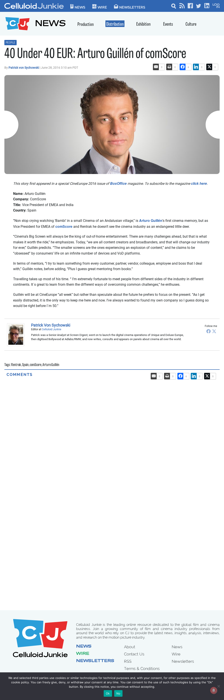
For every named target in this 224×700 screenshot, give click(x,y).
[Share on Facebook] (183, 67)
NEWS (50, 24)
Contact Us (134, 654)
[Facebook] (208, 331)
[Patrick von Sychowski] (17, 334)
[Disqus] (112, 432)
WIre (102, 7)
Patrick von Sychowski (24, 67)
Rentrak (16, 365)
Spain (25, 365)
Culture (191, 24)
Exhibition (143, 24)
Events (168, 24)
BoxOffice (118, 183)
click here (199, 183)
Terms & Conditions (142, 668)
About (129, 646)
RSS (127, 661)
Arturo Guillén (150, 220)
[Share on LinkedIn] (196, 67)
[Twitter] (214, 331)
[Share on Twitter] (209, 67)
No (118, 693)
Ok (108, 693)
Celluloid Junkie (51, 329)
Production (85, 24)
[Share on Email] (156, 67)
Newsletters (132, 7)
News (80, 7)
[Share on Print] (169, 67)
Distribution (115, 24)
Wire (82, 654)
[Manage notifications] (213, 690)
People (10, 42)
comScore (63, 226)
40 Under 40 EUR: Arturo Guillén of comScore (95, 54)
